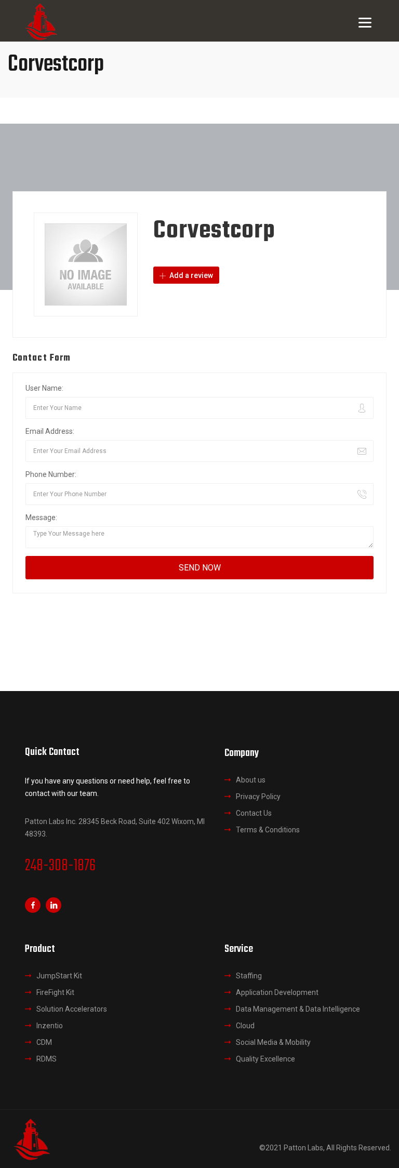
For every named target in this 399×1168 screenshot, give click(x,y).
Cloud (245, 1025)
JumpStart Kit (59, 976)
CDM (44, 1042)
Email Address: (49, 431)
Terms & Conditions (268, 830)
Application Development (277, 992)
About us (250, 780)
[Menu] (365, 22)
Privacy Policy (258, 796)
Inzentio (49, 1025)
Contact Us (254, 813)
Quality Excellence (265, 1059)
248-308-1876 (60, 866)
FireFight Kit (55, 992)
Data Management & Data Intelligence (298, 1009)
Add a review (190, 275)
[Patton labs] (31, 1138)
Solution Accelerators (71, 1009)
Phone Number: (50, 474)
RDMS (46, 1059)
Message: (41, 517)
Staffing (249, 976)
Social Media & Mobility (273, 1042)
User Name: (44, 388)
